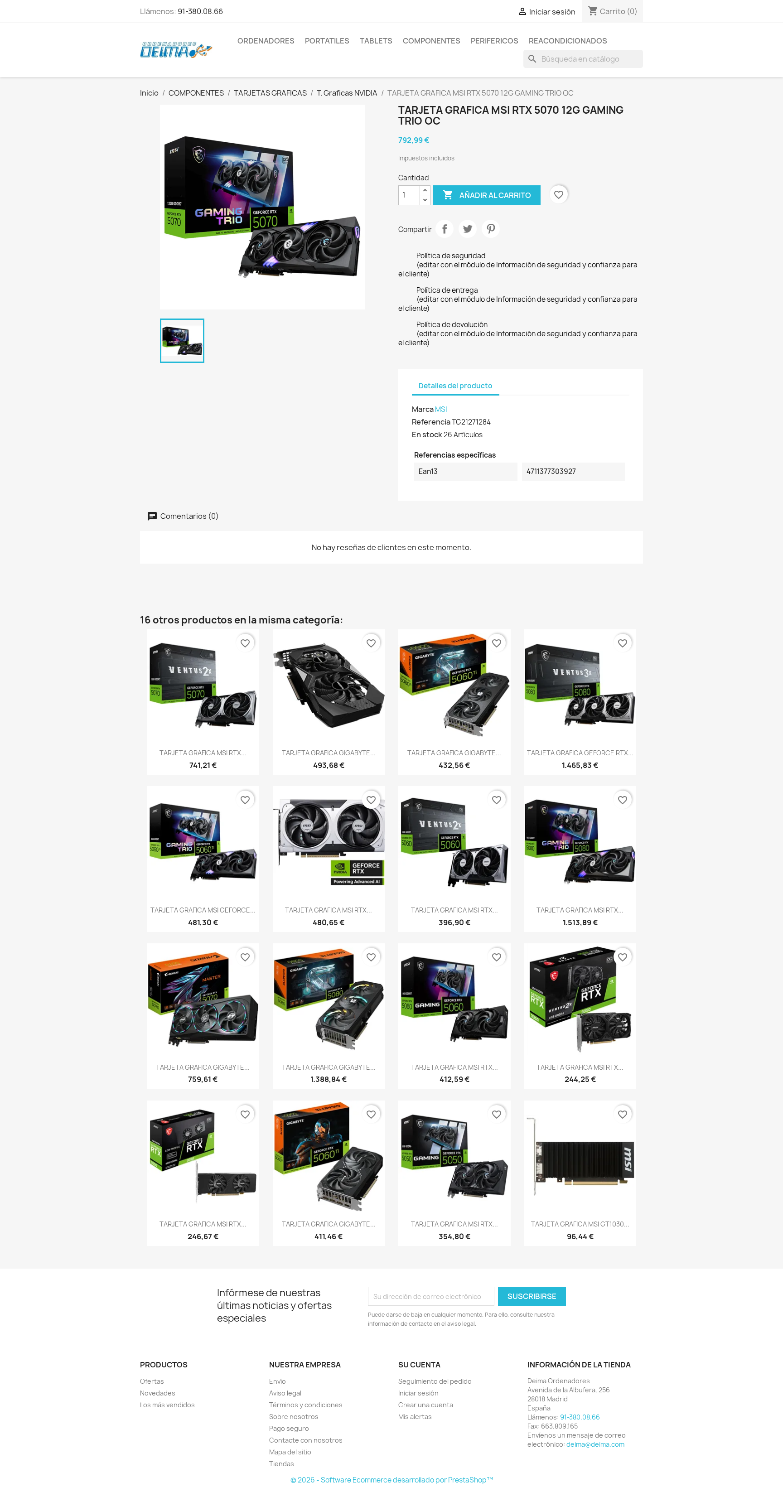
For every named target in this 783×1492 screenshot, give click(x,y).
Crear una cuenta (425, 1404)
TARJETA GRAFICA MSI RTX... (203, 752)
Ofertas (152, 1381)
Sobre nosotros (294, 1416)
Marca (423, 409)
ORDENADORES (266, 41)
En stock (427, 434)
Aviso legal (285, 1393)
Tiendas (281, 1463)
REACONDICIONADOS (568, 41)
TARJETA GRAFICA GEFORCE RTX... (580, 752)
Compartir (444, 229)
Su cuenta (419, 1365)
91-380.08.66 (200, 11)
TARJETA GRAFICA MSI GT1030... (580, 1224)
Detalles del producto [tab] (456, 386)
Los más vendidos (167, 1404)
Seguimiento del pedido (435, 1381)
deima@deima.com (595, 1444)
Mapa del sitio (290, 1452)
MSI (441, 409)
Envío (277, 1381)
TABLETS (376, 41)
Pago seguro (289, 1428)
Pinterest (491, 229)
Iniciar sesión (418, 1393)
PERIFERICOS (494, 41)
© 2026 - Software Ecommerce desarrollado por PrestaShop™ (391, 1480)
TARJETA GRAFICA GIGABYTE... (329, 752)
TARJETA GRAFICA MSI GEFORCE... (203, 910)
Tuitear (468, 229)
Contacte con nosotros (306, 1440)
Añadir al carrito (487, 194)
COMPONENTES (431, 41)
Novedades (157, 1393)
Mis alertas (415, 1416)
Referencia (431, 421)
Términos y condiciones (306, 1404)
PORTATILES (327, 41)
